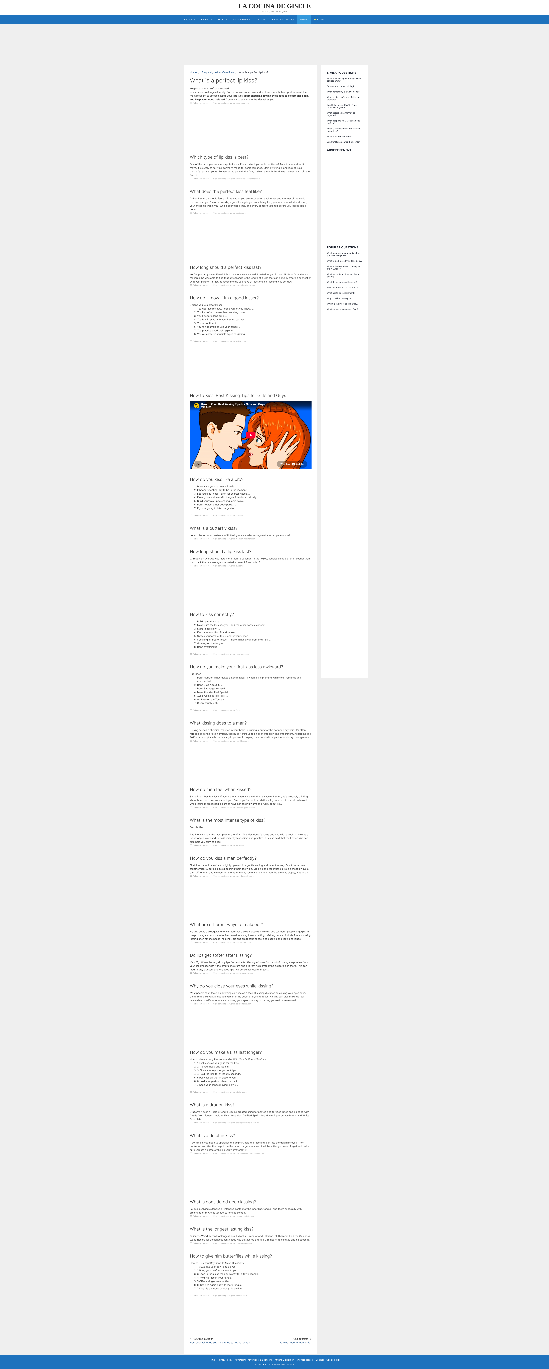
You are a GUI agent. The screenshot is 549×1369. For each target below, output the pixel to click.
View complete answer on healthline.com (230, 741)
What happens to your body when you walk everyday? (343, 254)
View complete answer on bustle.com (229, 213)
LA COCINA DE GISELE (274, 6)
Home (193, 72)
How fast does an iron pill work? (342, 287)
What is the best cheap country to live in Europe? (343, 267)
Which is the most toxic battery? (342, 304)
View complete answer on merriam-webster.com (234, 539)
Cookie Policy (333, 1359)
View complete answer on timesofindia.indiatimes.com (236, 179)
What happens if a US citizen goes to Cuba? (343, 121)
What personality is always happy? (343, 91)
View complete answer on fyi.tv (226, 710)
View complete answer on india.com (228, 845)
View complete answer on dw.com (228, 566)
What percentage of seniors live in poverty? (343, 275)
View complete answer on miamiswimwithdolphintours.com (238, 1153)
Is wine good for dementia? (296, 1342)
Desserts (261, 19)
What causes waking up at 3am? (342, 309)
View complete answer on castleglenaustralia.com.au (236, 1123)
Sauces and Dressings (283, 19)
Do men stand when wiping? (340, 86)
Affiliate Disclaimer (284, 1359)
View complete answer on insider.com (229, 341)
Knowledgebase (305, 1359)
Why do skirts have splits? (339, 298)
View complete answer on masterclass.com (232, 942)
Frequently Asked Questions (217, 72)
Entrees (205, 19)
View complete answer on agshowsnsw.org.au (233, 973)
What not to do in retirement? (341, 293)
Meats (221, 19)
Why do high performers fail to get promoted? (343, 98)
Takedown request (201, 103)
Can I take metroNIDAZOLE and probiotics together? (342, 106)
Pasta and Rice (240, 19)
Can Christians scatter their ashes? (343, 142)
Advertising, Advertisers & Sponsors (253, 1359)
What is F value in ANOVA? (339, 136)
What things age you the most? (342, 282)
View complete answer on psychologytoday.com (234, 285)
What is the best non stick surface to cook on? (343, 129)
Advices (304, 19)
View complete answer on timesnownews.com (233, 1243)
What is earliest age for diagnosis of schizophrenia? (344, 79)
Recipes (188, 19)
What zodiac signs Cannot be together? (341, 114)
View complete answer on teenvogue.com (231, 103)
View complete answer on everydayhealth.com (233, 876)
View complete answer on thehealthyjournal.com (234, 807)
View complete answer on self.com (228, 515)
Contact (320, 1359)
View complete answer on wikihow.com (230, 1092)
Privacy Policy (225, 1359)
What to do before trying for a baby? (344, 261)
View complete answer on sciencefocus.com (232, 1004)
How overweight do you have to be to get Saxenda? (220, 1342)
